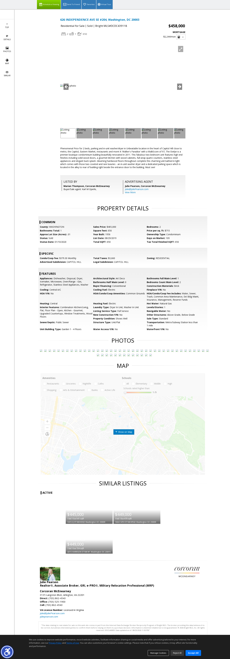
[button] (7, 652)
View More (130, 192)
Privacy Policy (55, 642)
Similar (7, 75)
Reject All (177, 652)
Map (7, 63)
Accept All (193, 652)
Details (7, 39)
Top (7, 27)
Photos (7, 51)
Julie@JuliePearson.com (136, 189)
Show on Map (125, 431)
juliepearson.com (49, 616)
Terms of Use (72, 642)
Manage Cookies (158, 652)
